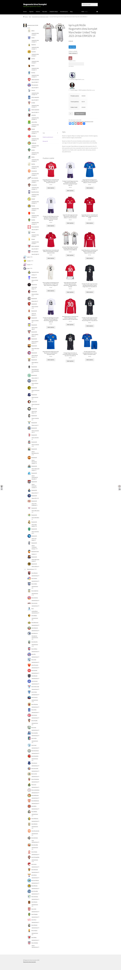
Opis (44, 133)
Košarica (38, 11)
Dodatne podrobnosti (48, 137)
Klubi (30, 16)
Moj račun (44, 11)
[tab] (51, 133)
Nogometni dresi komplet (35, 4)
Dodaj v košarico (80, 113)
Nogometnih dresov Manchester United (40, 16)
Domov (25, 11)
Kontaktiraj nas (64, 11)
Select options (51, 188)
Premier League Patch (77, 79)
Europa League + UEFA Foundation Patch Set (82, 90)
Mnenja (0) (45, 141)
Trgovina (31, 11)
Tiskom (72, 60)
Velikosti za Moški (73, 51)
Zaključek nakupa (54, 11)
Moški (74, 121)
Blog (71, 11)
